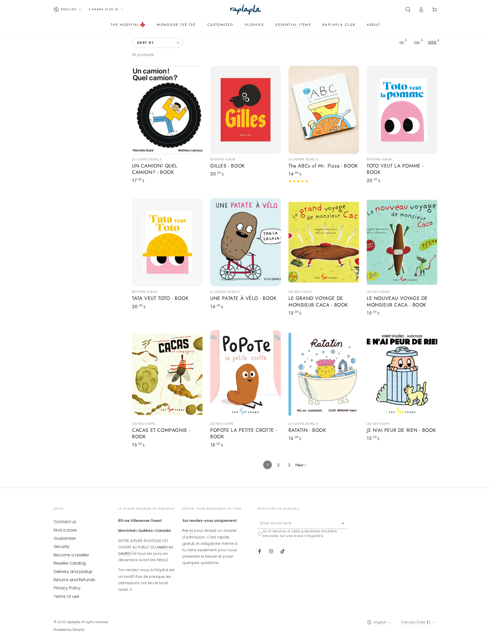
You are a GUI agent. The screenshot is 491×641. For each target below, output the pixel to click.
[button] (408, 9)
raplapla (73, 622)
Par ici (187, 530)
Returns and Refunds (74, 580)
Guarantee (65, 538)
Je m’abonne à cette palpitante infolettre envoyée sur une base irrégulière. (300, 533)
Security (62, 546)
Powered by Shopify (69, 629)
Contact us (65, 522)
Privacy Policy (67, 588)
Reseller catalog (70, 563)
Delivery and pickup (73, 572)
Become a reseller (71, 555)
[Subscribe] (344, 523)
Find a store (65, 530)
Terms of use (66, 596)
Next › (300, 465)
